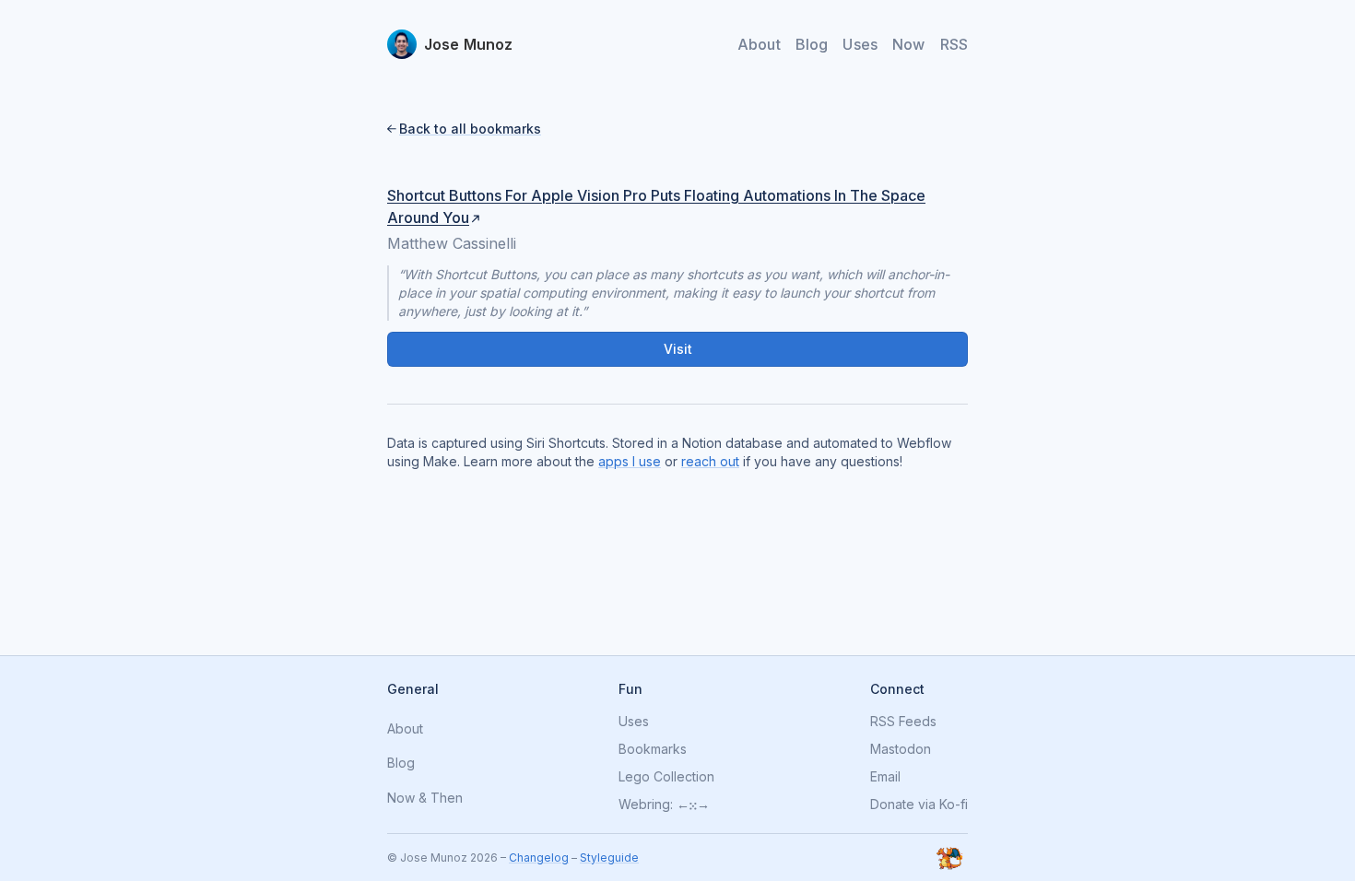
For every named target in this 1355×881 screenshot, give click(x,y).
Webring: (646, 804)
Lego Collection (666, 776)
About (759, 44)
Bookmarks (653, 749)
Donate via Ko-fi (919, 804)
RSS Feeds (903, 721)
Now (908, 44)
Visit (678, 349)
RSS (954, 44)
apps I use (629, 461)
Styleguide (609, 857)
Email (885, 776)
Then (446, 798)
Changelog (539, 857)
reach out (710, 461)
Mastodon (900, 749)
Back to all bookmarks (470, 128)
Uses (860, 44)
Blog (812, 44)
